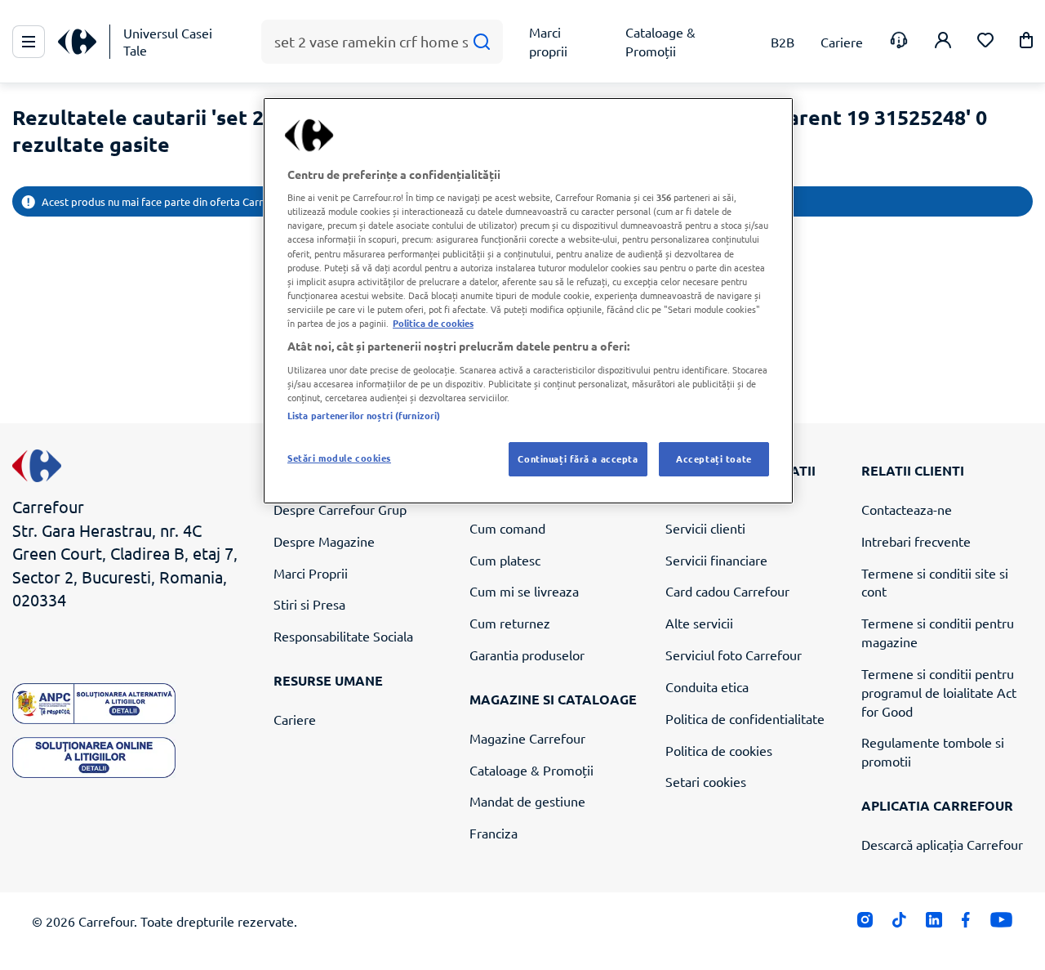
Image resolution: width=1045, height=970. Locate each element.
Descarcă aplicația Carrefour (942, 844)
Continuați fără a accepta (578, 458)
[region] (528, 300)
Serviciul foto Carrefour (733, 654)
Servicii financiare (716, 560)
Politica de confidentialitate (745, 718)
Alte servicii (699, 623)
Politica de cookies (718, 750)
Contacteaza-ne (906, 509)
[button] (1026, 43)
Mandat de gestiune (527, 801)
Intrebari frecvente (916, 541)
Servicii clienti (705, 528)
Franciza (493, 833)
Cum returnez (509, 623)
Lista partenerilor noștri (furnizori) (363, 415)
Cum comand (507, 528)
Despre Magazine (324, 541)
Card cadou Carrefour (727, 591)
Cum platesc (504, 560)
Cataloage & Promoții (531, 770)
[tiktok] (899, 924)
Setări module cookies (339, 457)
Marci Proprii (310, 573)
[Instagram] (865, 924)
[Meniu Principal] (28, 41)
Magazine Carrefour (527, 738)
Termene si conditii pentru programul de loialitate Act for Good (938, 692)
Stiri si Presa (309, 604)
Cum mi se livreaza (524, 591)
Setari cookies (705, 781)
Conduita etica (707, 686)
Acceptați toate (714, 458)
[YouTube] (1001, 924)
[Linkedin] (933, 924)
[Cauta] (481, 42)
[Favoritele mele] (985, 42)
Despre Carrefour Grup (340, 509)
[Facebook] (966, 924)
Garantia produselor (527, 654)
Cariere (294, 719)
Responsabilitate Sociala (343, 636)
